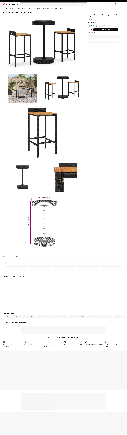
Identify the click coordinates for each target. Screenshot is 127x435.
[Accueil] (3, 12)
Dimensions (96, 22)
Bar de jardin (29, 12)
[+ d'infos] (95, 32)
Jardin (6, 12)
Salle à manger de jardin (21, 12)
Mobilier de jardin (11, 12)
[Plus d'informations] (103, 26)
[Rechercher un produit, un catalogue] (20, 4)
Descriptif (90, 22)
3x (92, 32)
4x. (94, 32)
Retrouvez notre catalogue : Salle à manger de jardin (15, 256)
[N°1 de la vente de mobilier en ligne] (10, 4)
